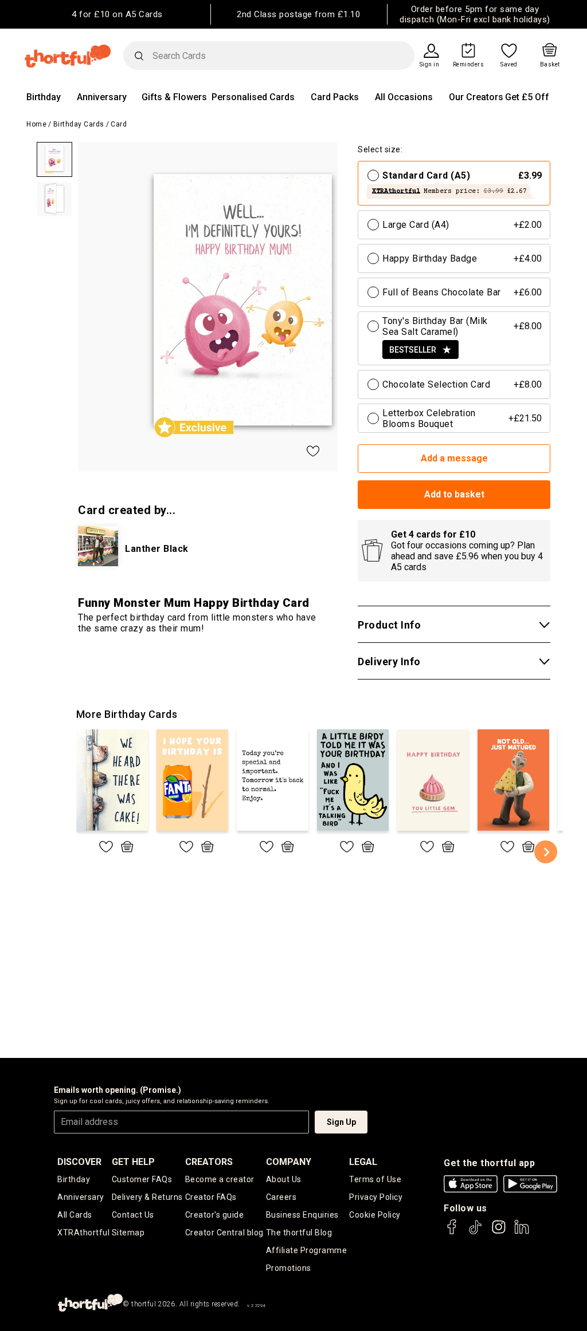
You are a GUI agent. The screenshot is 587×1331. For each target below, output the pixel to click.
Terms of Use (375, 1179)
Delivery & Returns (147, 1197)
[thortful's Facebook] (452, 1232)
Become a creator (220, 1179)
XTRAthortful (83, 1232)
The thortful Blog (299, 1232)
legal (363, 1161)
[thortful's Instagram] (498, 1232)
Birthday (43, 97)
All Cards (74, 1214)
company (288, 1161)
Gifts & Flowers (174, 97)
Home (36, 124)
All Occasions (404, 97)
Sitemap (128, 1232)
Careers (281, 1197)
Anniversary (102, 97)
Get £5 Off (527, 97)
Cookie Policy (375, 1214)
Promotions (288, 1268)
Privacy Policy (375, 1197)
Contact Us (133, 1214)
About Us (284, 1179)
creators (209, 1161)
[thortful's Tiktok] (475, 1232)
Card (119, 124)
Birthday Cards (78, 124)
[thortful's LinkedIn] (521, 1232)
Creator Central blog (224, 1232)
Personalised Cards (253, 97)
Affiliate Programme (306, 1250)
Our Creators (476, 97)
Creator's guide (214, 1214)
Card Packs (335, 97)
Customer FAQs (142, 1179)
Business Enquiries (302, 1214)
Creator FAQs (211, 1197)
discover (79, 1161)
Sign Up (341, 1122)
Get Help (133, 1161)
